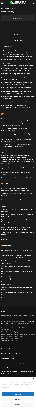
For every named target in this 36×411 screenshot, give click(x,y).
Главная (3, 8)
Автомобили (7, 245)
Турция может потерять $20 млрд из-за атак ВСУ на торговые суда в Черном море (17, 92)
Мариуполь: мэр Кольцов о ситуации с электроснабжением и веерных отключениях (16, 106)
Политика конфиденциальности (18, 408)
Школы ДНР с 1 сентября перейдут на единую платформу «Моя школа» (17, 88)
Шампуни (12, 8)
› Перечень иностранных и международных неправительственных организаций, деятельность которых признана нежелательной (16, 365)
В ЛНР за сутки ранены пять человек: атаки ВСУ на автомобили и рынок (18, 97)
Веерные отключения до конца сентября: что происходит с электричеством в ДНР (16, 60)
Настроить (18, 404)
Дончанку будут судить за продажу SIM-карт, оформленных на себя (16, 74)
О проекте (4, 349)
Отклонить (18, 399)
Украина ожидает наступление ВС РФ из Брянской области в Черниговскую (18, 78)
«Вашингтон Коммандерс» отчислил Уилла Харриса (17, 134)
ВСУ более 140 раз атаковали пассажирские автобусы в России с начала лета (16, 102)
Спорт (5, 114)
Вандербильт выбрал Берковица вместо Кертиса (16, 172)
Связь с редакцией (14, 349)
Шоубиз (6, 183)
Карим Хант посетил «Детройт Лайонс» (13, 178)
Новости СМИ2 (18, 34)
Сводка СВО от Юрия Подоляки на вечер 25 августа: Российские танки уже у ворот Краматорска (18, 64)
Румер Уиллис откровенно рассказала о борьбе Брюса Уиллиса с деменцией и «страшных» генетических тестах (18, 222)
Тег (8, 8)
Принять (18, 394)
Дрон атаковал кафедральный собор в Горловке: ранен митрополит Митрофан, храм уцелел (17, 83)
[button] (33, 379)
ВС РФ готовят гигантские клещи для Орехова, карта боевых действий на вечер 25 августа (17, 69)
